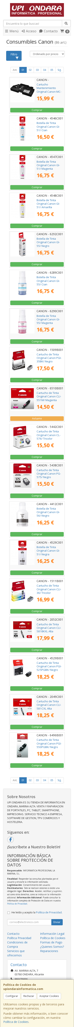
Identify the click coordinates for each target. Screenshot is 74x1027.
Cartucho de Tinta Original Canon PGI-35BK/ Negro (49, 357)
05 (51, 70)
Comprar (37, 110)
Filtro (13, 54)
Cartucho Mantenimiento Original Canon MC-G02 (49, 90)
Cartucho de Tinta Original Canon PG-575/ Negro (49, 473)
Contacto (50, 31)
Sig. (59, 70)
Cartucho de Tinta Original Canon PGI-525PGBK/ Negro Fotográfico (49, 668)
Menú (13, 31)
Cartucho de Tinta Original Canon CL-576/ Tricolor (48, 434)
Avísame (37, 418)
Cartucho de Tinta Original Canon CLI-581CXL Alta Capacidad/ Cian (49, 706)
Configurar (12, 996)
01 (23, 70)
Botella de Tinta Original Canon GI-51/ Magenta (48, 165)
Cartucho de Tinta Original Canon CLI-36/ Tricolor (49, 589)
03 (37, 70)
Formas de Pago (51, 942)
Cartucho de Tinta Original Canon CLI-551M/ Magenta (49, 396)
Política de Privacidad (17, 903)
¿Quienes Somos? (52, 947)
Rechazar (28, 996)
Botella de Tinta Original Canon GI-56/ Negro (48, 512)
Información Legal (52, 934)
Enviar (56, 922)
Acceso (30, 31)
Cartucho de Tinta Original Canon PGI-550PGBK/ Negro (49, 743)
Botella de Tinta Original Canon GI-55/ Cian (48, 280)
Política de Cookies (16, 1022)
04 (44, 70)
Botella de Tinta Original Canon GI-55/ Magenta (48, 319)
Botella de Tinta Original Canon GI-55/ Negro (48, 242)
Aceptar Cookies (49, 996)
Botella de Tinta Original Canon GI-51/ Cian (48, 126)
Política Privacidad (19, 938)
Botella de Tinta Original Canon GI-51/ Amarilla (48, 203)
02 (30, 70)
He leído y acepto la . (37, 912)
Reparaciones (49, 951)
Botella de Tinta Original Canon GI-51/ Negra (48, 550)
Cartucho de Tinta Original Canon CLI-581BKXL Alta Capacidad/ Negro (49, 629)
